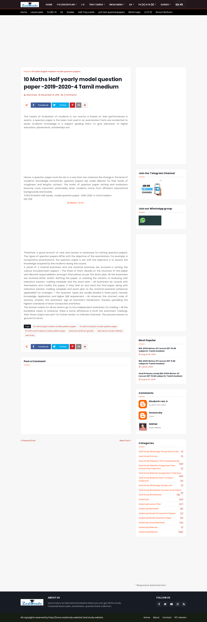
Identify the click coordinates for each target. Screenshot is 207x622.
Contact (167, 617)
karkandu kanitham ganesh (81, 331)
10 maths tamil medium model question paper (45, 331)
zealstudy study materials (161, 522)
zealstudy (161, 499)
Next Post (124, 440)
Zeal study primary (161, 456)
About (156, 617)
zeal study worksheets (159, 494)
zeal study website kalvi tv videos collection (161, 479)
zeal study (29, 335)
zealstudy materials (161, 508)
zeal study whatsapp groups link (161, 485)
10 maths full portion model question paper (98, 326)
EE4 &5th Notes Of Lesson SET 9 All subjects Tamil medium (157, 362)
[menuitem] (49, 4)
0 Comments (70, 94)
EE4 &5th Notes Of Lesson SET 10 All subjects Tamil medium (157, 349)
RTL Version (180, 617)
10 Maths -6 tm (75, 202)
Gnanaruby (155, 412)
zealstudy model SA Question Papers (161, 513)
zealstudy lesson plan (161, 504)
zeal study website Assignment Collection (161, 473)
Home (27, 71)
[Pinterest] (72, 105)
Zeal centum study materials (109, 331)
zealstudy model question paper (161, 517)
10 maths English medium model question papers (56, 71)
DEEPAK (153, 424)
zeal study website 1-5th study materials (161, 461)
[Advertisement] (103, 41)
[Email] (78, 105)
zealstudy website (161, 527)
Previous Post (29, 440)
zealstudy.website (161, 531)
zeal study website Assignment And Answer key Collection (161, 467)
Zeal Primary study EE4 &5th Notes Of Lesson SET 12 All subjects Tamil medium (160, 374)
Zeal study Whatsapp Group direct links (161, 451)
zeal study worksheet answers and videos (161, 490)
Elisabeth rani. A (158, 401)
